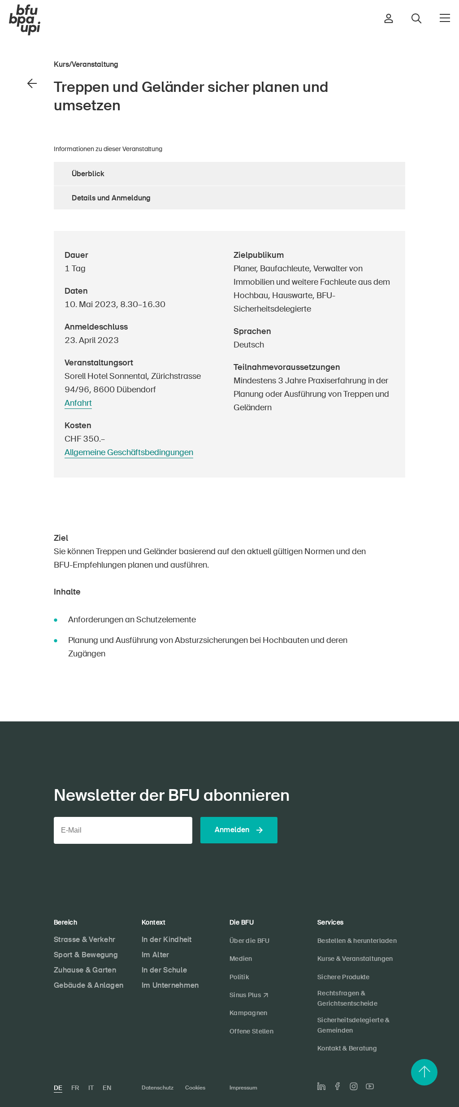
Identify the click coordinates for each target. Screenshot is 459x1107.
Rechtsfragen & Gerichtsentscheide (347, 998)
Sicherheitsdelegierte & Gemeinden (353, 1025)
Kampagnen (249, 1013)
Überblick (88, 173)
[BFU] (24, 20)
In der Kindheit (167, 939)
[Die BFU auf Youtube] (370, 1086)
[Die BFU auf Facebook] (337, 1086)
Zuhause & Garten (85, 970)
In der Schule (164, 970)
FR (75, 1088)
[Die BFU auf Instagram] (354, 1086)
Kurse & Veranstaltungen (355, 959)
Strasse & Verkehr (84, 939)
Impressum (243, 1087)
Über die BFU (249, 941)
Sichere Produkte (343, 977)
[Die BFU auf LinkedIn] (321, 1086)
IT (91, 1088)
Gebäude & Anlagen (88, 985)
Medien (241, 959)
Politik (239, 977)
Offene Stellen (251, 1031)
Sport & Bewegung (86, 954)
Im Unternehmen (170, 985)
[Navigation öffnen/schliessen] (445, 18)
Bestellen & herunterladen (357, 941)
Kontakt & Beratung (347, 1048)
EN (107, 1088)
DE (58, 1088)
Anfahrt (78, 403)
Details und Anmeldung (111, 198)
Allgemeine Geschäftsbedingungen (129, 452)
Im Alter (155, 954)
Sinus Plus (245, 995)
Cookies (195, 1087)
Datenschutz (157, 1087)
